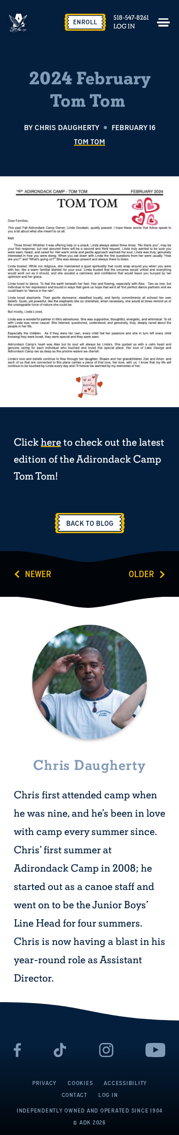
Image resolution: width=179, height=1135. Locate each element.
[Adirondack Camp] (18, 23)
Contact (74, 1094)
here (51, 442)
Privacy (44, 1083)
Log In (124, 26)
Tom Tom (89, 141)
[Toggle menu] (163, 22)
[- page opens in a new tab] (18, 1050)
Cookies (80, 1083)
